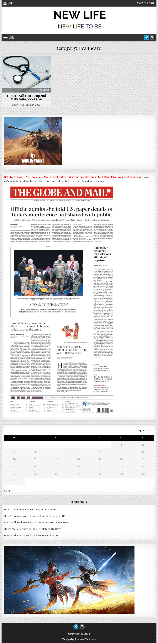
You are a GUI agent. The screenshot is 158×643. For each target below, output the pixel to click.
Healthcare (28, 65)
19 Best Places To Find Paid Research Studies (31, 535)
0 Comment (43, 90)
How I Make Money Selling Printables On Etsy (32, 529)
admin (15, 105)
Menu (10, 3)
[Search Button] (152, 37)
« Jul (7, 490)
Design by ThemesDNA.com (79, 639)
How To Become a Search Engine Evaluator (30, 509)
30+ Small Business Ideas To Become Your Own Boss (36, 522)
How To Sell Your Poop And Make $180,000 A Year (26, 97)
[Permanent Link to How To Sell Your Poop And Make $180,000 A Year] (26, 74)
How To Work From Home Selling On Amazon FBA (35, 516)
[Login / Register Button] (146, 37)
